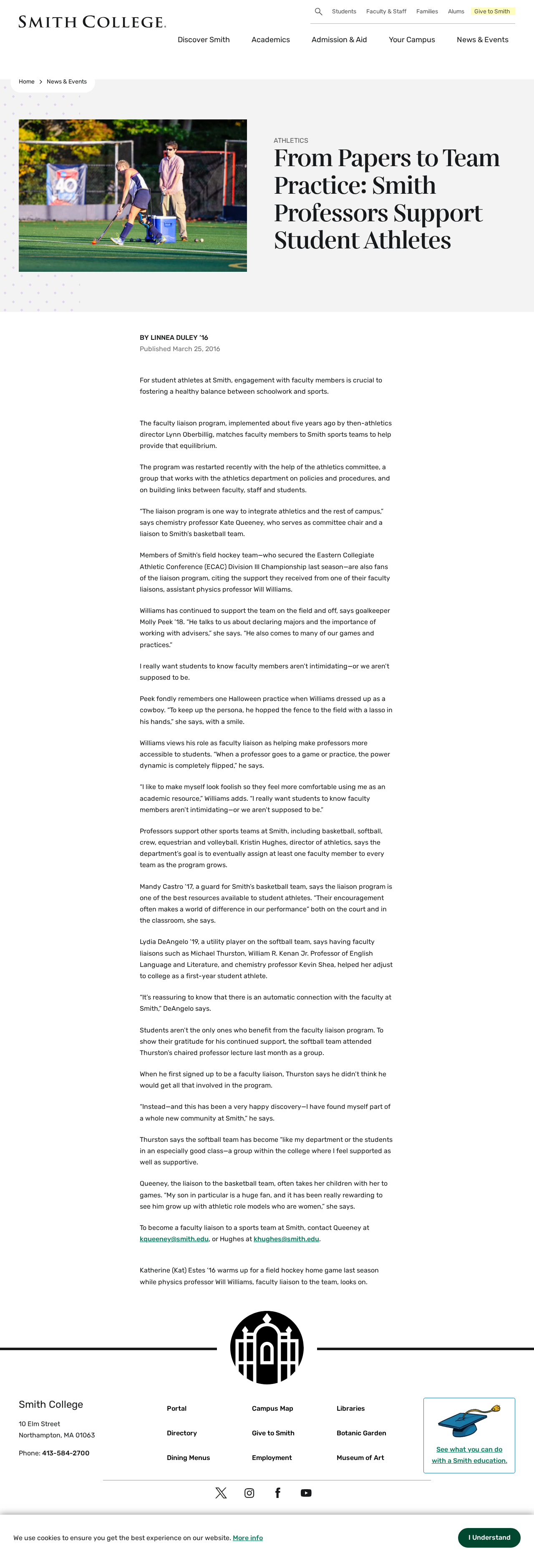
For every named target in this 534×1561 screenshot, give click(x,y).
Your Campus (412, 39)
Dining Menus (188, 1458)
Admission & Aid (339, 39)
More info (248, 1538)
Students (344, 11)
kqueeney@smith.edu (174, 1239)
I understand (490, 1537)
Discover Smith (204, 39)
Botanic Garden (361, 1433)
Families (427, 11)
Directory (182, 1433)
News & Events (483, 39)
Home (27, 81)
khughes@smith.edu (286, 1239)
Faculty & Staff (386, 11)
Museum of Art (360, 1458)
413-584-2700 (66, 1453)
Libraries (351, 1408)
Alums (456, 11)
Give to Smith (492, 11)
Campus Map (272, 1408)
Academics (271, 39)
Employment (272, 1458)
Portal (176, 1408)
